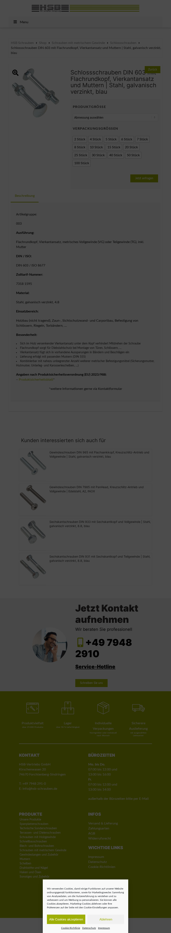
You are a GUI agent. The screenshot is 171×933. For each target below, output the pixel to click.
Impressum (104, 928)
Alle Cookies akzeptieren (66, 919)
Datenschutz (89, 928)
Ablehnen (105, 919)
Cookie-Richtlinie (70, 928)
